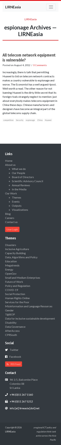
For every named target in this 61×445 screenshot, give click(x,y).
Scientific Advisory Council (27, 181)
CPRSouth (11, 334)
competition (8, 120)
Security (19, 120)
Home (8, 160)
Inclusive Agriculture (17, 249)
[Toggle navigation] (51, 7)
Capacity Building (15, 253)
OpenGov (10, 273)
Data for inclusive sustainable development (30, 318)
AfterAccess (12, 330)
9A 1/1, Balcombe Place (23, 383)
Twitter (14, 349)
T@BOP (10, 314)
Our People (18, 172)
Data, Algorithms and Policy (21, 257)
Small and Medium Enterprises (22, 277)
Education (11, 261)
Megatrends (12, 265)
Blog (8, 213)
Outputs (17, 205)
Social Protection (15, 294)
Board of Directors (23, 177)
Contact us (11, 222)
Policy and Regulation (17, 285)
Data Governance (15, 326)
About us (10, 164)
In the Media (19, 189)
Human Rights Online (17, 298)
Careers (9, 217)
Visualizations (20, 209)
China (40, 120)
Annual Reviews (21, 185)
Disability (10, 322)
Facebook (15, 356)
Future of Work (14, 281)
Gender (9, 310)
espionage (30, 120)
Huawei (48, 120)
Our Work (11, 193)
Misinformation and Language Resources (28, 306)
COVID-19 (11, 289)
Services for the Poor (17, 302)
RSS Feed (15, 364)
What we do (19, 168)
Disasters (10, 245)
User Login (12, 229)
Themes (16, 197)
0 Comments (40, 65)
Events (16, 201)
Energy (9, 269)
